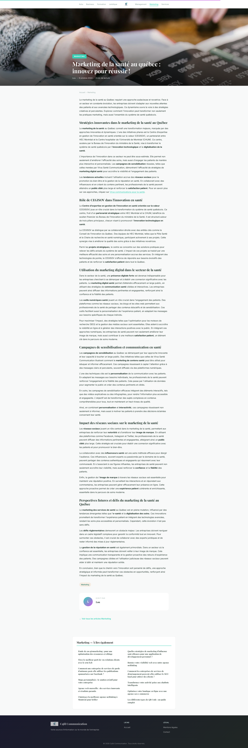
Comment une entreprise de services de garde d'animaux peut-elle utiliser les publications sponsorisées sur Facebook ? (99, 671)
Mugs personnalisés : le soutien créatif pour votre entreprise (98, 681)
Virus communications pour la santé (127, 192)
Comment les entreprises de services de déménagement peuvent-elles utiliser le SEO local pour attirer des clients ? (148, 674)
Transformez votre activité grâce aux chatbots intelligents (148, 683)
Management (140, 4)
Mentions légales (170, 727)
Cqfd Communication (73, 724)
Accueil (82, 92)
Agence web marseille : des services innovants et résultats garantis (99, 689)
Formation (101, 4)
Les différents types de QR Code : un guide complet (147, 701)
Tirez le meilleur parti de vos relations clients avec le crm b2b (99, 661)
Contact (166, 732)
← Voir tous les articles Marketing (95, 618)
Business (90, 4)
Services (165, 4)
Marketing (154, 4)
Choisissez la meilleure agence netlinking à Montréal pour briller (97, 698)
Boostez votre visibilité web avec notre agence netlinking (148, 664)
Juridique (113, 4)
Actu (81, 4)
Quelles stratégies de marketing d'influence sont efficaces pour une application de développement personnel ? (147, 654)
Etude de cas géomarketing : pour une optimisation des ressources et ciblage (95, 652)
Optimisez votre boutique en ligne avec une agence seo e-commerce (147, 692)
